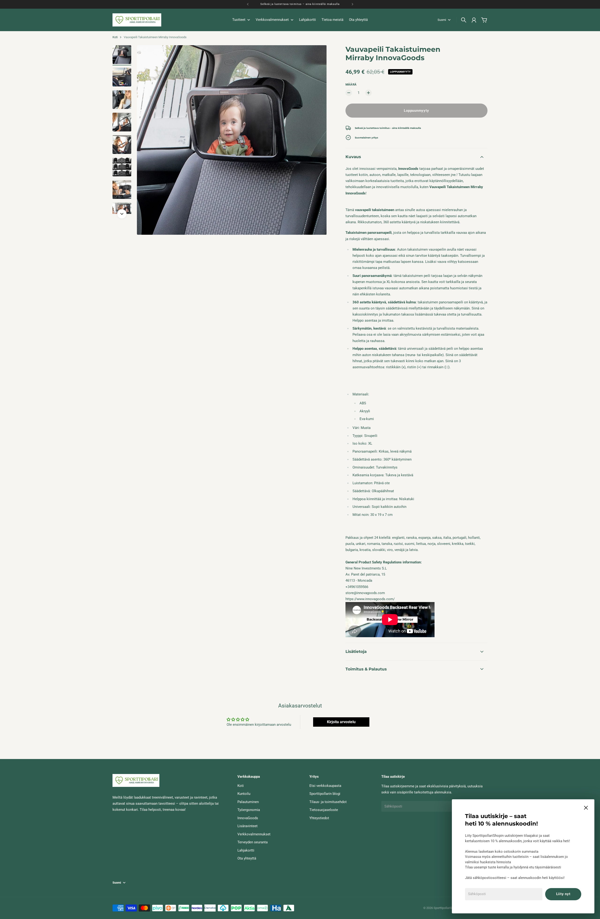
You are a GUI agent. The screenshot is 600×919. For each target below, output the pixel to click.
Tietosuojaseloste (323, 810)
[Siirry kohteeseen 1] (121, 54)
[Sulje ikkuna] (586, 807)
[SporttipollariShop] (136, 19)
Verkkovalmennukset (253, 834)
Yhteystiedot (319, 818)
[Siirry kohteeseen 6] (121, 167)
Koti (115, 37)
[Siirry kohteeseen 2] (121, 77)
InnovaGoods (247, 818)
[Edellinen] (247, 4)
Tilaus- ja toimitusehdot (328, 802)
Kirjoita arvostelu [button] (341, 722)
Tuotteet (238, 20)
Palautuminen (248, 802)
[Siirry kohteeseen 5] (121, 144)
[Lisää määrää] (368, 92)
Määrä (351, 84)
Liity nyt (563, 894)
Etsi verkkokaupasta (325, 786)
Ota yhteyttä (246, 858)
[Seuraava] (352, 4)
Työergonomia (248, 810)
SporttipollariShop (445, 908)
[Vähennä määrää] (348, 92)
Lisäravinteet (247, 826)
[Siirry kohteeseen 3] (121, 99)
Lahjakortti (245, 850)
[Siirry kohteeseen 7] (121, 189)
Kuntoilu (243, 794)
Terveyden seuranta (252, 842)
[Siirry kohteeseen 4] (121, 122)
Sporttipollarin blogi (324, 794)
